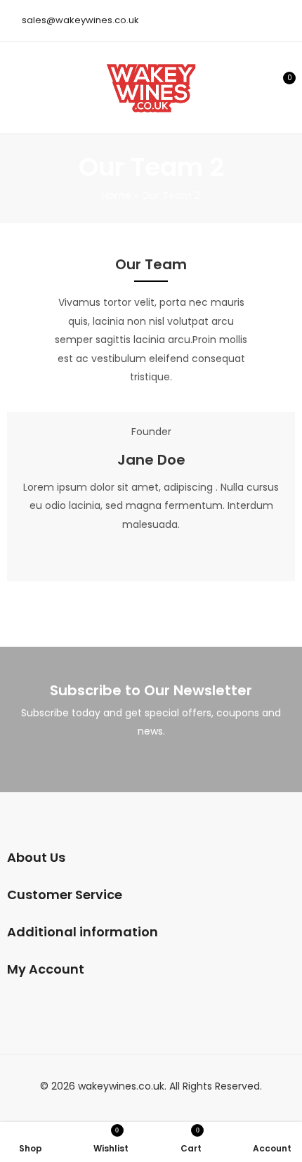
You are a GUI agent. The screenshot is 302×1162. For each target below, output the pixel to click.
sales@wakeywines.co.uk (80, 20)
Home (116, 195)
